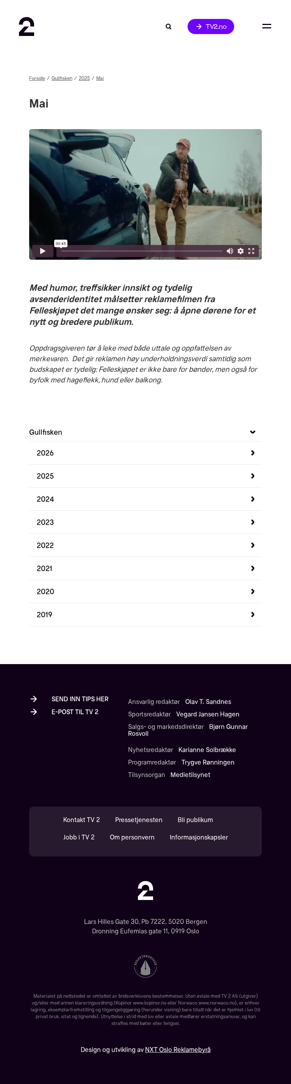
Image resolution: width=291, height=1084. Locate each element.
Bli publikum (195, 820)
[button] (149, 452)
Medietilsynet (190, 774)
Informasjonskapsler (199, 837)
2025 (84, 78)
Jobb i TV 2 (79, 837)
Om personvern (132, 837)
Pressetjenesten (139, 820)
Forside (37, 78)
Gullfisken (62, 78)
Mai (100, 78)
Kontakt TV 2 (81, 820)
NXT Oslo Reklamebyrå (178, 1049)
